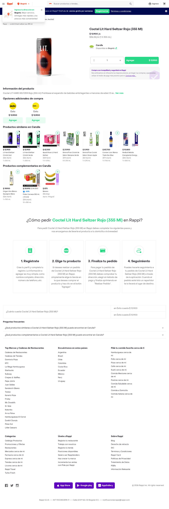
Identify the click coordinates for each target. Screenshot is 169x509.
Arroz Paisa (10, 413)
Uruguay (61, 381)
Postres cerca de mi (120, 380)
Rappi (5, 24)
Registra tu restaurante (68, 441)
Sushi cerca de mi (119, 370)
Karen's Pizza (10, 395)
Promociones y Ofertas (15, 444)
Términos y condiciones (121, 11)
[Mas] (120, 60)
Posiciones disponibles (68, 451)
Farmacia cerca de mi (14, 455)
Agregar (13, 120)
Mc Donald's (10, 402)
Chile (60, 359)
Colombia (62, 363)
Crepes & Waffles (12, 377)
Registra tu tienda (65, 448)
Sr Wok (8, 406)
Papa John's (10, 381)
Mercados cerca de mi (15, 451)
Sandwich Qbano (12, 388)
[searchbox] (90, 4)
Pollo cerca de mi (118, 359)
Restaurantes (10, 448)
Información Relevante (120, 469)
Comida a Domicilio (119, 390)
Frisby (7, 399)
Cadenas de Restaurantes (16, 352)
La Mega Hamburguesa (15, 367)
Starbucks (9, 370)
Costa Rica (62, 367)
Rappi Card (116, 455)
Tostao (8, 392)
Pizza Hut (9, 424)
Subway (8, 374)
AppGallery (107, 485)
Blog (113, 441)
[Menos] (94, 60)
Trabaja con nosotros (67, 444)
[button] (23, 4)
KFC (6, 363)
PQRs (113, 466)
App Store (65, 485)
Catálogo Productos (13, 441)
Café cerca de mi (118, 366)
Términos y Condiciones (121, 451)
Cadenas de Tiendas (13, 356)
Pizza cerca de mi (118, 363)
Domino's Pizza (11, 359)
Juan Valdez (10, 385)
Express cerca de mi (14, 459)
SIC (112, 448)
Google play (86, 485)
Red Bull (51, 19)
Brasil (60, 356)
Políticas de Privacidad (120, 459)
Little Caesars (11, 428)
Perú (60, 377)
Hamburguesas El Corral (15, 417)
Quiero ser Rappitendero (69, 455)
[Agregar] (18, 133)
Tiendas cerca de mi (14, 462)
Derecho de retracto (120, 444)
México (61, 374)
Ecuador (61, 370)
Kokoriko (8, 410)
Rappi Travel (10, 469)
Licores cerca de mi (13, 466)
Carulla (99, 45)
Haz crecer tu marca (67, 459)
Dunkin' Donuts (11, 420)
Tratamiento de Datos (120, 462)
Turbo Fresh (10, 473)
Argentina (62, 352)
